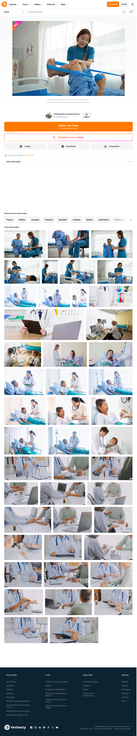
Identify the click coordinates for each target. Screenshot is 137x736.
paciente (49, 219)
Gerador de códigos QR (16, 715)
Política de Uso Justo (120, 728)
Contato (85, 685)
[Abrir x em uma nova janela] (53, 727)
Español (123, 685)
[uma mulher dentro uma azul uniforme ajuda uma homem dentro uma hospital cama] (25, 244)
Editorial (51, 4)
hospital (35, 219)
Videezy (9, 689)
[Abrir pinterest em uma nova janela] (44, 727)
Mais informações (14, 161)
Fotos (25, 4)
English (123, 681)
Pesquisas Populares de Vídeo (55, 706)
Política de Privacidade (101, 728)
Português (124, 689)
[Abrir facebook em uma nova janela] (31, 727)
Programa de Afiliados (54, 689)
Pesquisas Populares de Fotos (55, 700)
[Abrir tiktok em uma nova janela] (48, 727)
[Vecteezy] (4, 4)
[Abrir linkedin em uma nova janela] (40, 727)
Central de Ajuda (89, 681)
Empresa (10, 693)
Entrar (122, 4)
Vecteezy (10, 685)
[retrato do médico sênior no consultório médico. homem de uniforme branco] (44, 324)
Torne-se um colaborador (87, 694)
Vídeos (37, 4)
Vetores (12, 4)
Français (123, 697)
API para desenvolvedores (17, 701)
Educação (10, 697)
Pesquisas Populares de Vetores (55, 694)
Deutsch (123, 693)
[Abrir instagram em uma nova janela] (36, 727)
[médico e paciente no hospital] (109, 324)
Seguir (85, 117)
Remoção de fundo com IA (18, 711)
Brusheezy (10, 681)
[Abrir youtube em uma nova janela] (57, 727)
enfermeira (104, 219)
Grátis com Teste (68, 126)
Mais (63, 4)
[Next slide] (126, 220)
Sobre (84, 689)
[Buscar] (122, 11)
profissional (120, 219)
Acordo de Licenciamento (56, 681)
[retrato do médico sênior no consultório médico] (110, 296)
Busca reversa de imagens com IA (18, 706)
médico (22, 219)
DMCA (47, 685)
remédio (63, 219)
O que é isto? (29, 155)
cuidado (76, 219)
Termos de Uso (84, 728)
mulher (89, 219)
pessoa (9, 219)
